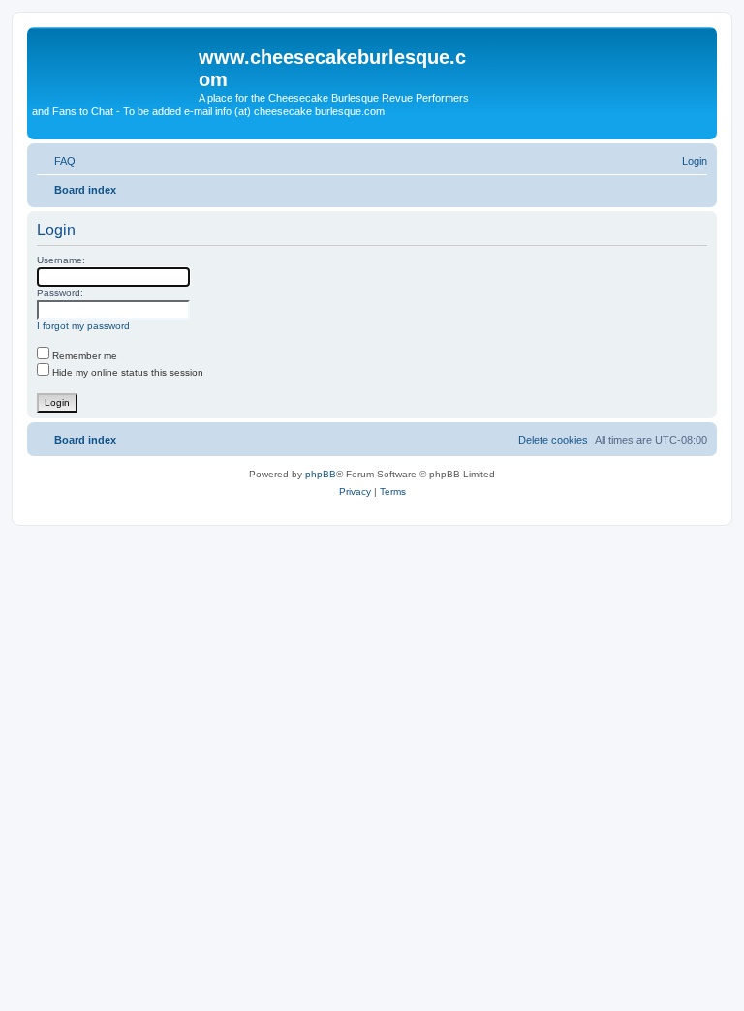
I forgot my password (83, 326)
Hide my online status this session (126, 372)
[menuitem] (56, 160)
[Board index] (115, 63)
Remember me (83, 356)
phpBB (320, 474)
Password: (60, 293)
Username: (61, 260)
